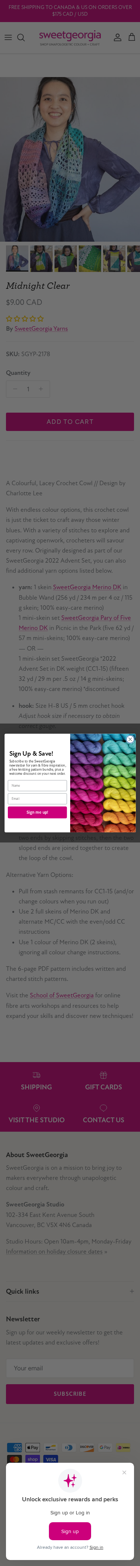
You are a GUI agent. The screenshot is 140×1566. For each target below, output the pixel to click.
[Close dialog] (130, 739)
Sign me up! (37, 812)
